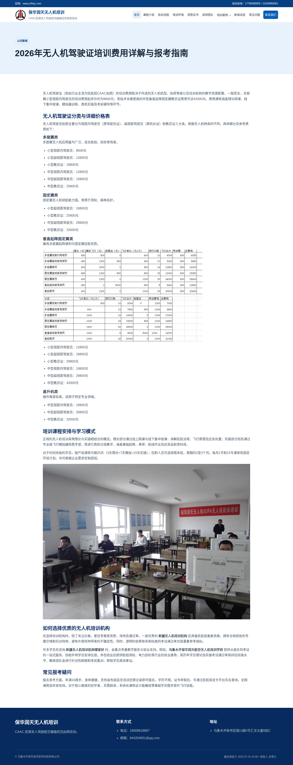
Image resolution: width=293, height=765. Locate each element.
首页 (137, 14)
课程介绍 (148, 14)
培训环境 (178, 14)
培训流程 (163, 14)
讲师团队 (207, 14)
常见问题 (254, 14)
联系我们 (270, 14)
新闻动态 (239, 14)
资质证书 (193, 14)
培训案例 (222, 15)
